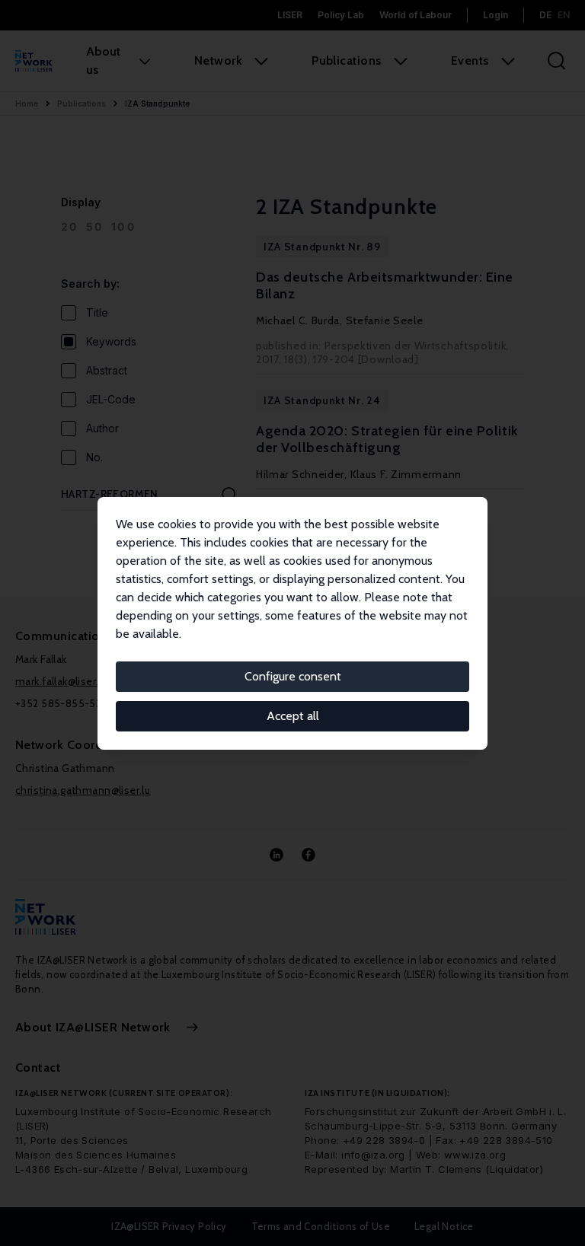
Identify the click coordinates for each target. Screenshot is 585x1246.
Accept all (293, 716)
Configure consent (293, 676)
